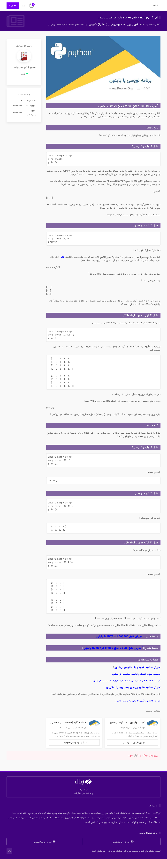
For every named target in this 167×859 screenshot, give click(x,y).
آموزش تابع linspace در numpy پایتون (119, 636)
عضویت (12, 5)
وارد (135, 755)
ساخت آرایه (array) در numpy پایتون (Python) (61, 722)
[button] (155, 6)
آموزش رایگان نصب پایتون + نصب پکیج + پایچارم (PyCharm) (24, 67)
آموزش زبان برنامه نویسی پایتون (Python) (118, 24)
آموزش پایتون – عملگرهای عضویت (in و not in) (119, 722)
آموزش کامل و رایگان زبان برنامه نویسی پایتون (137, 701)
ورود (23, 5)
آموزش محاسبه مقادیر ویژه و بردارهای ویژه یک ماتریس (133, 687)
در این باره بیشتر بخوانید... (132, 742)
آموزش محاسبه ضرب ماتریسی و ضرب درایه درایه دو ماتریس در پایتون (126, 681)
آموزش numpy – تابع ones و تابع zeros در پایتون (128, 17)
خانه (142, 24)
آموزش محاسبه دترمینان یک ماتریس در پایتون (137, 667)
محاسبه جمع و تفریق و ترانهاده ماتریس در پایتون (136, 674)
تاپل (62, 257)
